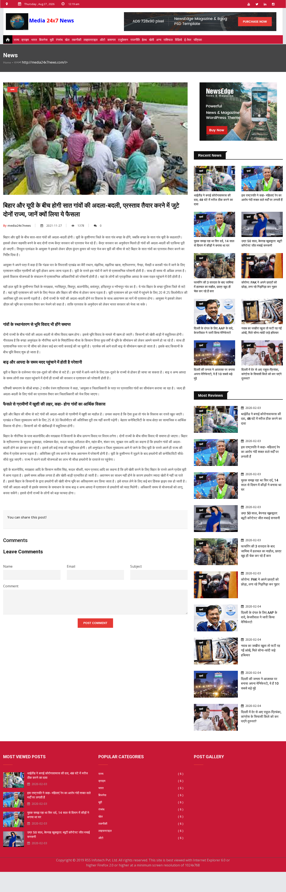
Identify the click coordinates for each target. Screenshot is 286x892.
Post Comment (95, 623)
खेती (151, 40)
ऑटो (102, 40)
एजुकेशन (123, 40)
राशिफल (168, 40)
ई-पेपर (187, 40)
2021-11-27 (54, 226)
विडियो (178, 40)
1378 (80, 226)
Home (7, 62)
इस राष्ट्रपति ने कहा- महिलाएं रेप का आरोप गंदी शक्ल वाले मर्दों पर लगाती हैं (260, 452)
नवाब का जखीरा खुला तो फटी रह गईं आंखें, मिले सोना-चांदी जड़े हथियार (260, 650)
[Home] (6, 39)
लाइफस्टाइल (91, 40)
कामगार (111, 40)
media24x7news (17, 226)
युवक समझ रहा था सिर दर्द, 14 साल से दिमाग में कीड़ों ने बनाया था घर (261, 485)
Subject (136, 566)
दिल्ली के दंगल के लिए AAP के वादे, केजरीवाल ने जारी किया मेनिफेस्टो (259, 617)
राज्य (16, 40)
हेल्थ (144, 40)
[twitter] (257, 4)
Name (8, 566)
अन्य (158, 40)
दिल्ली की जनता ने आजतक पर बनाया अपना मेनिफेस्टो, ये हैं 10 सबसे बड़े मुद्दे (214, 374)
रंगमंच (59, 40)
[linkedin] (265, 4)
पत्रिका (198, 40)
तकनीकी (76, 40)
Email (71, 566)
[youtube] (249, 4)
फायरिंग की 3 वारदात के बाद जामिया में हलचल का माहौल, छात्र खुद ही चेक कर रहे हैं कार (213, 287)
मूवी (52, 40)
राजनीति (135, 40)
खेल (67, 40)
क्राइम (25, 40)
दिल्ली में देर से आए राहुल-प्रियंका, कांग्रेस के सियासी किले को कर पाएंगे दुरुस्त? (261, 374)
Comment (10, 586)
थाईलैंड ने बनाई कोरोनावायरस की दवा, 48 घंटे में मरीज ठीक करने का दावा (213, 200)
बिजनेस (43, 40)
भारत (34, 40)
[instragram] (273, 4)
